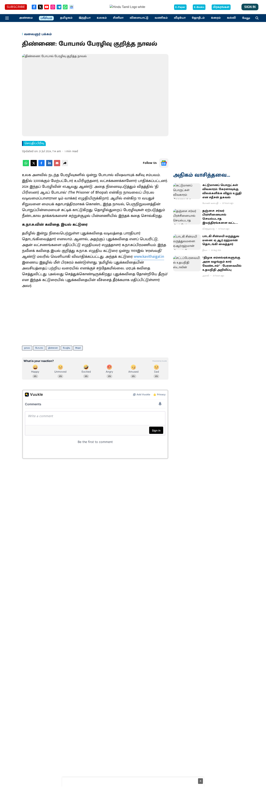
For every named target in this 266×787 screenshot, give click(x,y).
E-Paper (180, 7)
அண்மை (26, 18)
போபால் (39, 347)
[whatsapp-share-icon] (26, 165)
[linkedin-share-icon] (49, 165)
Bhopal (78, 347)
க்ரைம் (216, 18)
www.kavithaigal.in (149, 256)
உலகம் (102, 18)
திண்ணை (53, 347)
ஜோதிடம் (198, 18)
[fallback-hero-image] (187, 191)
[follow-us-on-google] (163, 163)
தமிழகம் (66, 18)
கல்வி (231, 18)
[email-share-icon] (57, 165)
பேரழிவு (66, 347)
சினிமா (118, 18)
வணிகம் (161, 18)
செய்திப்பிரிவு (34, 143)
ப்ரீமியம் (46, 18)
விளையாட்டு (139, 18)
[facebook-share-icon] (41, 165)
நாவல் (27, 347)
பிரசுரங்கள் (221, 7)
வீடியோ (180, 18)
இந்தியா (85, 18)
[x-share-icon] (34, 165)
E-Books (199, 7)
